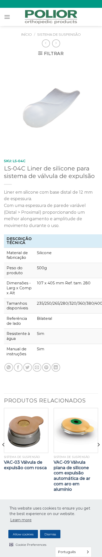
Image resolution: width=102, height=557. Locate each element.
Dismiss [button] (50, 534)
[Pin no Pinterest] (46, 367)
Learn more (21, 520)
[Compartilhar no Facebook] (18, 367)
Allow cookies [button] (23, 534)
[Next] (98, 455)
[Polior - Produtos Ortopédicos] (51, 17)
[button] (27, 544)
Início (26, 34)
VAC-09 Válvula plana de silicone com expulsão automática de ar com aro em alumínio (72, 476)
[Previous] (3, 455)
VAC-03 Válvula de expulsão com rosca (25, 465)
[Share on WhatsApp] (8, 367)
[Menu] (7, 16)
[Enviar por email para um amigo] (37, 367)
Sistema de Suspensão (59, 34)
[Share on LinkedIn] (56, 367)
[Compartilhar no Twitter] (27, 367)
